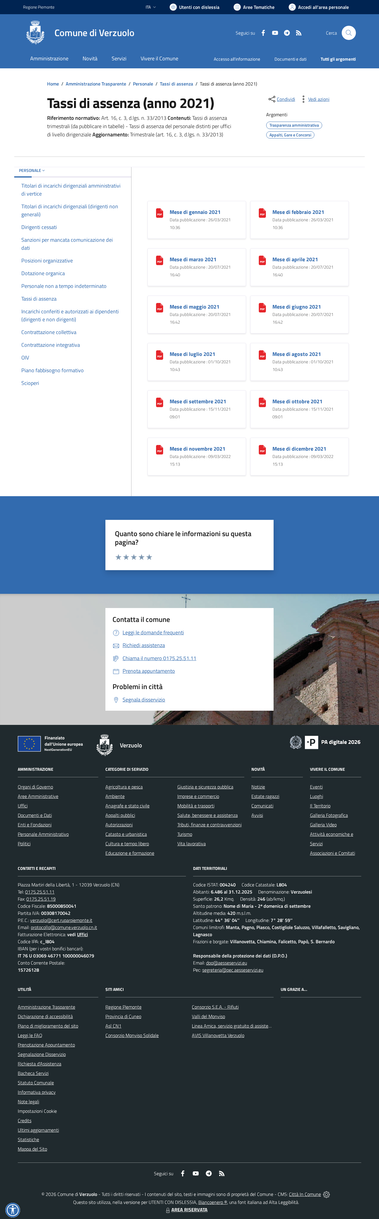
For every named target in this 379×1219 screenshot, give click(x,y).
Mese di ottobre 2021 (297, 401)
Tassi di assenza (176, 83)
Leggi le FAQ (30, 1035)
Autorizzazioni (119, 824)
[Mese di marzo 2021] (159, 260)
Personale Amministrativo (43, 834)
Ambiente (115, 796)
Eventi (316, 786)
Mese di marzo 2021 (193, 259)
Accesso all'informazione (237, 59)
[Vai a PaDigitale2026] (325, 741)
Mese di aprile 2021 (295, 259)
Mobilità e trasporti (195, 805)
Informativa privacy (37, 1092)
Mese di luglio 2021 (192, 354)
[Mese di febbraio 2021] (262, 213)
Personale (143, 83)
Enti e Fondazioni (35, 824)
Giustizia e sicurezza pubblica (205, 786)
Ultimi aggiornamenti (38, 1129)
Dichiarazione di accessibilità (45, 1016)
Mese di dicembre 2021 (299, 449)
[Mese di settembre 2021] (159, 402)
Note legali (28, 1101)
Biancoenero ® (212, 1202)
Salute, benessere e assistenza (207, 815)
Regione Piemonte (38, 7)
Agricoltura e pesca (124, 786)
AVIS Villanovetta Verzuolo (218, 1035)
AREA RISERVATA (189, 1209)
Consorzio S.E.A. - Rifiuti (215, 1006)
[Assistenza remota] (326, 1194)
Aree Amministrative (38, 796)
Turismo (184, 834)
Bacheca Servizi (33, 1073)
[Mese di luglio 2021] (159, 355)
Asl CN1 (113, 1025)
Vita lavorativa (191, 843)
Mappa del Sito (32, 1148)
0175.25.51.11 (39, 891)
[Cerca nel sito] (349, 33)
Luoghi (316, 796)
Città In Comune (305, 1194)
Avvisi (257, 815)
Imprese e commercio (198, 796)
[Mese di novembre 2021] (159, 449)
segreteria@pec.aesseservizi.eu (232, 969)
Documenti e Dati (35, 815)
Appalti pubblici (120, 815)
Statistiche (28, 1139)
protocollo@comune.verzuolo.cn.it (64, 927)
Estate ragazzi (265, 796)
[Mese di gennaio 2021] (159, 213)
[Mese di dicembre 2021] (262, 449)
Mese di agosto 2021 (296, 354)
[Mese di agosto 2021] (262, 355)
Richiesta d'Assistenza (39, 1063)
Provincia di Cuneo (123, 1016)
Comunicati (262, 805)
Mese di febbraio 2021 (298, 212)
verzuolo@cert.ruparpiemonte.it (61, 920)
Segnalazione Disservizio (42, 1054)
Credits (24, 1120)
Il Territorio (320, 805)
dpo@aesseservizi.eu (226, 962)
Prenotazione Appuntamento (46, 1044)
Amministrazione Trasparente (96, 83)
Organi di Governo (35, 786)
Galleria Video (323, 824)
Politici (24, 843)
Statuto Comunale (36, 1082)
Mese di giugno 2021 (296, 307)
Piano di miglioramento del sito (48, 1025)
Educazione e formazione (129, 853)
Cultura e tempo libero (127, 843)
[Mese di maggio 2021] (159, 307)
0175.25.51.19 (41, 898)
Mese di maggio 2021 (194, 307)
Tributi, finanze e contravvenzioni (209, 824)
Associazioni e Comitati (332, 853)
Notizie (258, 786)
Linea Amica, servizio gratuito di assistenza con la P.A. (244, 1025)
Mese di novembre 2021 (197, 449)
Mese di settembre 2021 (198, 401)
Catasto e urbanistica (126, 834)
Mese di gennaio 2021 (195, 212)
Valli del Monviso (208, 1016)
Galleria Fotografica (329, 815)
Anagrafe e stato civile (127, 805)
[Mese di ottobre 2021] (262, 402)
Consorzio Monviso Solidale (132, 1035)
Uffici (23, 805)
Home (53, 83)
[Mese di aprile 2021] (262, 260)
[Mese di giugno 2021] (262, 307)
